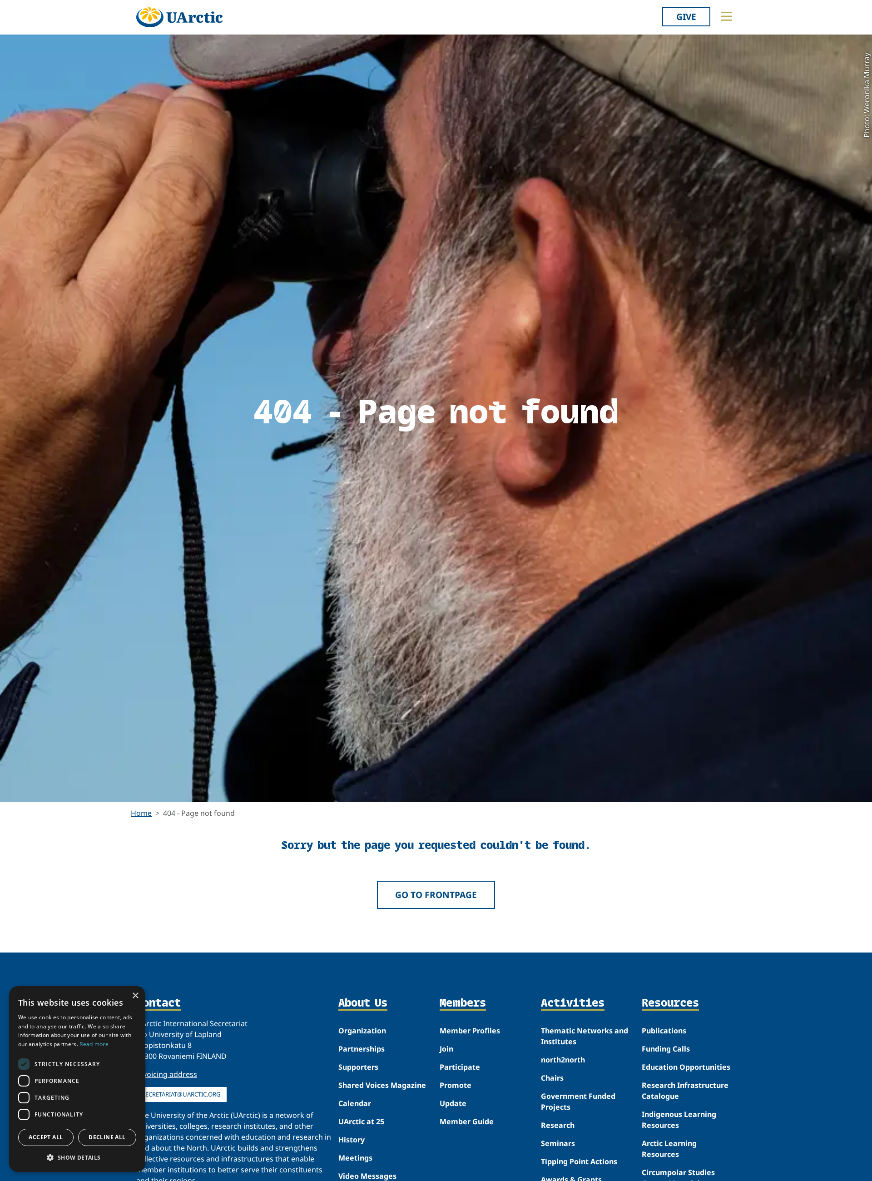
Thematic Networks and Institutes (584, 1036)
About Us (362, 1003)
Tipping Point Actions (579, 1161)
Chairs (552, 1078)
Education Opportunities (686, 1067)
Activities (572, 1003)
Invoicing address (166, 1074)
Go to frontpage (436, 894)
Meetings (355, 1158)
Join (446, 1049)
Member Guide (467, 1121)
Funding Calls (666, 1049)
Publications (664, 1031)
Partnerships (361, 1049)
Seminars (558, 1143)
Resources (670, 1003)
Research (558, 1125)
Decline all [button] (107, 1137)
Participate (460, 1067)
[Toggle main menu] (727, 16)
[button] (77, 1157)
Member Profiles (470, 1031)
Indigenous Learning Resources (679, 1119)
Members (463, 1003)
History (351, 1140)
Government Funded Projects (578, 1101)
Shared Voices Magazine (382, 1085)
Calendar (354, 1103)
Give (686, 16)
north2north (563, 1060)
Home (141, 813)
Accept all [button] (46, 1137)
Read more (94, 1044)
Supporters (358, 1067)
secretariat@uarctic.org (181, 1094)
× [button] (135, 995)
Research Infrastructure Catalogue (685, 1090)
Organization (362, 1031)
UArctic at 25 (361, 1121)
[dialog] (77, 1079)
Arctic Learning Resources (669, 1148)
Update (453, 1103)
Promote (455, 1085)
